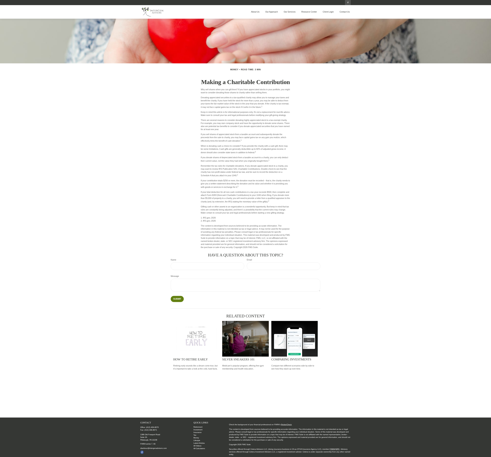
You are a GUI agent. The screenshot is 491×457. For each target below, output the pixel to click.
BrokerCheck (286, 425)
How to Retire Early (190, 359)
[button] (255, 12)
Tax (194, 435)
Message (175, 276)
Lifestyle (196, 440)
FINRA (332, 449)
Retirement (197, 427)
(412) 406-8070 (152, 427)
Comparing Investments (291, 359)
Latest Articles (199, 443)
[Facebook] (348, 2)
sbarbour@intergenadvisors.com (153, 448)
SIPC (338, 449)
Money (196, 438)
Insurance (197, 432)
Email (249, 260)
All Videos (197, 446)
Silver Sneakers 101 (238, 359)
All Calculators (199, 448)
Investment (197, 430)
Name (173, 260)
